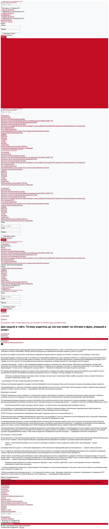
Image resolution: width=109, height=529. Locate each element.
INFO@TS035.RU (6, 20)
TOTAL (3, 65)
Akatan (21, 527)
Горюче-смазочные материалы (12, 92)
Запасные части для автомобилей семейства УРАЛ (19, 46)
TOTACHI (4, 63)
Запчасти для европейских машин (13, 42)
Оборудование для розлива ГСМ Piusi (14, 106)
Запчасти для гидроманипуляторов (13, 47)
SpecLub (4, 61)
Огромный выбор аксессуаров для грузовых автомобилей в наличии (25, 54)
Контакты (4, 335)
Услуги (3, 498)
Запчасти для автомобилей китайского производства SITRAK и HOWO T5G (27, 44)
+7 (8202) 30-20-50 (7, 13)
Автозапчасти (6, 77)
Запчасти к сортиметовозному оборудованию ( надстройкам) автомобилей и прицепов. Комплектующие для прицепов (43, 49)
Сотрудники (5, 337)
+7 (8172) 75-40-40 (7, 10)
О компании (5, 75)
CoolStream (5, 68)
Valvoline (4, 66)
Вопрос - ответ (6, 510)
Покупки (4, 508)
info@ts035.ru (5, 15)
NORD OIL (4, 59)
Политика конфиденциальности (12, 342)
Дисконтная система (8, 511)
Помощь (4, 506)
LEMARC (4, 58)
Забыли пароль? (6, 35)
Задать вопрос (6, 484)
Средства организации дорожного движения (17, 107)
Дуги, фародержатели (9, 53)
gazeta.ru (15, 477)
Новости (4, 339)
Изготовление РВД (7, 51)
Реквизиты (5, 341)
